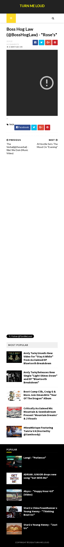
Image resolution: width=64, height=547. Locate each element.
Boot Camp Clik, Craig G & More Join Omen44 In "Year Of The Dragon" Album (40, 395)
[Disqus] (32, 200)
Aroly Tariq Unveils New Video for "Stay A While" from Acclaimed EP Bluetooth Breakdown (38, 358)
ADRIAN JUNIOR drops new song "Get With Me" (40, 476)
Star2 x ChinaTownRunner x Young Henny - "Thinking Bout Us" (40, 511)
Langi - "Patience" (35, 457)
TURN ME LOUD (32, 6)
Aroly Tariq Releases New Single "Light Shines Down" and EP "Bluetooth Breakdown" (40, 377)
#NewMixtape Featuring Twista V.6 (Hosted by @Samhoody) (38, 431)
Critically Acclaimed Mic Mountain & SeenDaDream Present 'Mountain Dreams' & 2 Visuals (41, 413)
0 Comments (12, 44)
